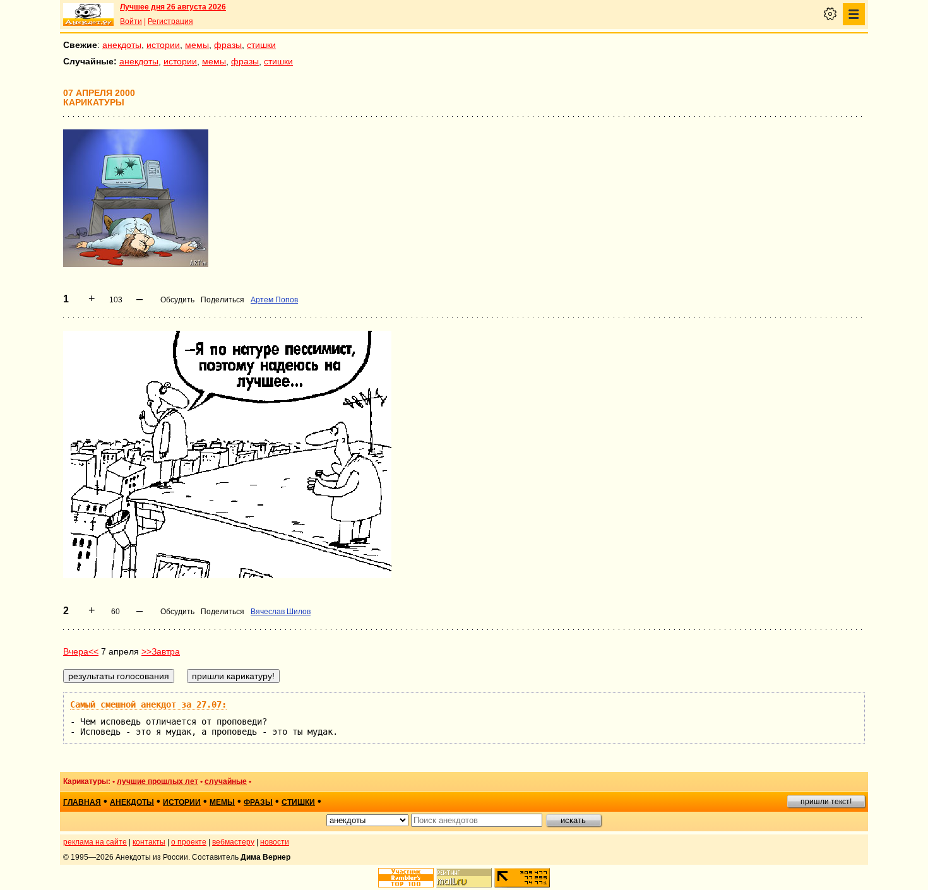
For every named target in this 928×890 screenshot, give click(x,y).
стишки (261, 45)
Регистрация (170, 21)
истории (163, 45)
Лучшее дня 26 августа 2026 (173, 7)
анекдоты (121, 45)
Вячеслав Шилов (281, 611)
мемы (197, 45)
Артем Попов (274, 299)
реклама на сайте (95, 842)
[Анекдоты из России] (88, 14)
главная (82, 802)
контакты (149, 842)
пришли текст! (826, 801)
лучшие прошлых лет (157, 781)
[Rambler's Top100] (406, 877)
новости (274, 842)
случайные (226, 781)
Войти (131, 21)
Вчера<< (80, 651)
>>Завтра (160, 651)
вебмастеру (233, 842)
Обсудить (177, 299)
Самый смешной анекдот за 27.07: (148, 704)
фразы (228, 45)
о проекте (188, 842)
